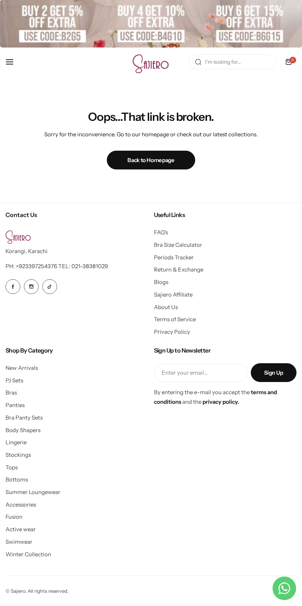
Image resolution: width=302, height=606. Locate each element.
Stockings (18, 454)
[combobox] (232, 62)
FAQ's (161, 232)
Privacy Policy (172, 331)
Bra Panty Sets (24, 417)
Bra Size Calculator (178, 244)
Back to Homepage (150, 160)
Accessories (21, 504)
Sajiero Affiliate (173, 294)
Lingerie (16, 442)
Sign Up (273, 372)
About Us (166, 307)
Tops (12, 467)
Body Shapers (23, 430)
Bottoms (17, 479)
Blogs (161, 282)
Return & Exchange (178, 269)
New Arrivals (22, 367)
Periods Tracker (174, 257)
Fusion (14, 516)
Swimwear (19, 541)
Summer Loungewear (33, 491)
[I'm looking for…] (198, 62)
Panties (15, 405)
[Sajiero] (151, 61)
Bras (11, 392)
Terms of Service (175, 319)
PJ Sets (14, 380)
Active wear (21, 529)
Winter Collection (28, 554)
